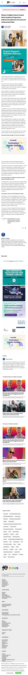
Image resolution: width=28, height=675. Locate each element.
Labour (17, 534)
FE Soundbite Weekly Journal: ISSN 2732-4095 (11, 614)
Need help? (4, 647)
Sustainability (17, 551)
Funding (5, 531)
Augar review (17, 516)
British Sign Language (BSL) (15, 518)
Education (4, 592)
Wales (4, 556)
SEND (17, 546)
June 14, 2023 (7, 27)
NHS (22, 541)
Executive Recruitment (6, 605)
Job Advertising (5, 624)
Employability (4, 594)
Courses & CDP (5, 656)
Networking (4, 657)
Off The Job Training (7, 544)
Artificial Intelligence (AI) (8, 516)
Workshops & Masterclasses (7, 661)
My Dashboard (5, 643)
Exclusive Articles (5, 612)
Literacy (5, 539)
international (5, 534)
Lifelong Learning (16, 536)
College (4, 521)
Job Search (4, 606)
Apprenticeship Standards (15, 513)
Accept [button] (18, 672)
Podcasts (4, 632)
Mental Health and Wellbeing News (16, 539)
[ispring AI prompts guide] (14, 293)
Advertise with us (5, 584)
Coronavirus (5, 526)
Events (3, 644)
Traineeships (14, 554)
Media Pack (4, 621)
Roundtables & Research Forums (8, 659)
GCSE (9, 531)
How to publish (5, 639)
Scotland (12, 546)
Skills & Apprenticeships (6, 597)
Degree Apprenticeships (8, 529)
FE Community (5, 581)
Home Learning (16, 531)
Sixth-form (5, 549)
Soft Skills (11, 549)
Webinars (4, 660)
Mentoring (5, 541)
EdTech (3, 593)
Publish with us (5, 582)
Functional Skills (18, 529)
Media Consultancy (5, 625)
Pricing (3, 620)
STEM (20, 549)
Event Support (4, 626)
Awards (3, 653)
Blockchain (5, 518)
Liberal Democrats (7, 536)
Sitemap (3, 586)
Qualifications (6, 546)
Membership (4, 646)
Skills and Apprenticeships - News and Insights (13, 221)
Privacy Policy (4, 585)
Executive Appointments (6, 604)
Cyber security (13, 526)
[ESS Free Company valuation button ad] (14, 277)
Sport (16, 549)
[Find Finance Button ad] (14, 309)
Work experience (11, 556)
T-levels (5, 554)
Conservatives (11, 521)
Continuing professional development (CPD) (12, 524)
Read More (22, 670)
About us (3, 579)
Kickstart (12, 534)
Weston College (7, 26)
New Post (4, 642)
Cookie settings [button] (9, 672)
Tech (9, 554)
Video (3, 633)
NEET (10, 541)
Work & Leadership (5, 595)
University (21, 554)
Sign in (24, 2)
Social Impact (4, 598)
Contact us (4, 580)
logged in (11, 261)
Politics (19, 544)
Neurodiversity (16, 541)
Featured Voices (5, 613)
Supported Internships (8, 551)
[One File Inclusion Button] (14, 153)
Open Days (4, 658)
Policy (14, 544)
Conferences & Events (6, 654)
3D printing (5, 513)
